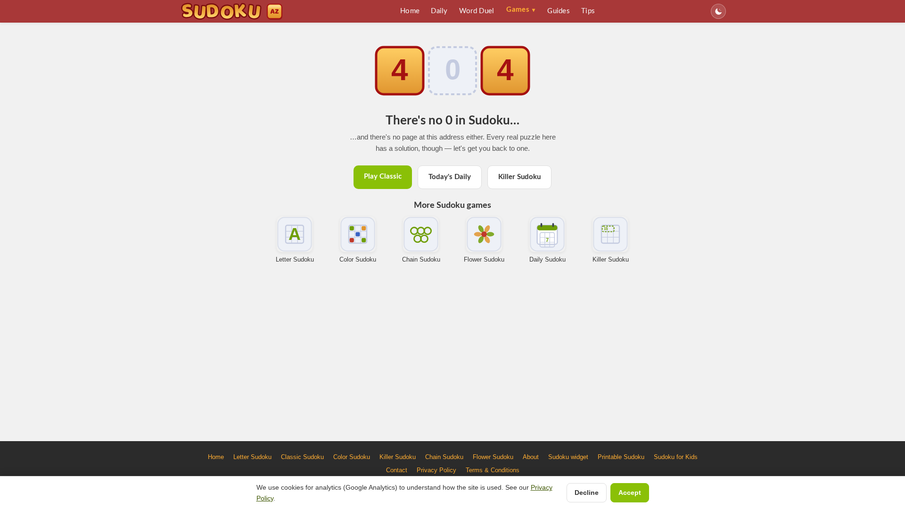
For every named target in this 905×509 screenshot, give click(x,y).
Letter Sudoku (295, 259)
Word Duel (476, 11)
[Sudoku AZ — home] (231, 11)
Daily (439, 11)
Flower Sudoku (484, 259)
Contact (396, 470)
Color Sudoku (357, 259)
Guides (558, 11)
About (531, 456)
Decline (587, 492)
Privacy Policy (436, 470)
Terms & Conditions (492, 470)
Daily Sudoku (547, 259)
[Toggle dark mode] (718, 11)
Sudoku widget (568, 456)
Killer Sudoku (519, 177)
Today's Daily (449, 177)
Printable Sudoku (621, 456)
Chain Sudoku (421, 259)
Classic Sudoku (302, 456)
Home (410, 11)
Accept (629, 492)
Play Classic (383, 176)
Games (520, 9)
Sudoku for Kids (676, 456)
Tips (588, 11)
